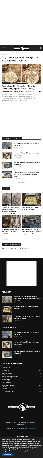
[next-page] (6, 238)
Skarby (24, 205)
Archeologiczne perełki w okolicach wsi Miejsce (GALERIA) (10, 232)
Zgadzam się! (7, 454)
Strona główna (6, 53)
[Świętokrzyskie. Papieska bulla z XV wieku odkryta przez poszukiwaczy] (21, 74)
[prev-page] (3, 238)
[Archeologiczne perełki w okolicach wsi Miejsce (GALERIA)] (11, 221)
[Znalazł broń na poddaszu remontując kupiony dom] (7, 155)
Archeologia (6, 205)
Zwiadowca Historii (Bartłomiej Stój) (12, 91)
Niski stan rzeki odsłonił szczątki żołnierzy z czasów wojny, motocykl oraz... (31, 232)
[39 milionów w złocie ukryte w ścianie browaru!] (31, 199)
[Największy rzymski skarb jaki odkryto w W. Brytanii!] (7, 165)
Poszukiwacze (6, 82)
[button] (3, 48)
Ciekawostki (26, 227)
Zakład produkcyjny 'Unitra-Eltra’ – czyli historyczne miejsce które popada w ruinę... (27, 174)
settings (13, 449)
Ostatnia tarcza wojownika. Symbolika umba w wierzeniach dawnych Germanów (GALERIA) (27, 298)
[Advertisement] (21, 22)
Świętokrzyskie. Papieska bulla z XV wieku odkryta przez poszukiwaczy (18, 87)
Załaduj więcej (21, 182)
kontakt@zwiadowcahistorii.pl (26, 429)
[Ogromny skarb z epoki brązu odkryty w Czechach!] (7, 145)
